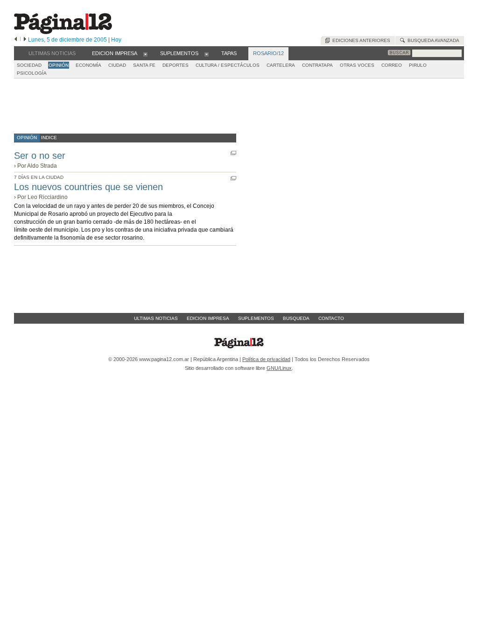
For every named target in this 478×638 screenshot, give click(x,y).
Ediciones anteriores (360, 40)
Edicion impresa (208, 318)
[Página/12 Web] (63, 31)
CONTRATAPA (317, 65)
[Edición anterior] (15, 39)
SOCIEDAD (29, 65)
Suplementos (256, 318)
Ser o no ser (39, 155)
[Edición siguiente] (25, 39)
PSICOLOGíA (32, 73)
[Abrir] (145, 53)
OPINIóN (59, 65)
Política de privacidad (266, 359)
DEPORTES (175, 65)
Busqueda (296, 318)
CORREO (391, 65)
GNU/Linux (279, 368)
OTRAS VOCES (357, 65)
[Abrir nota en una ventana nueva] (233, 152)
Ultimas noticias (156, 318)
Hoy (116, 39)
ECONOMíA (88, 65)
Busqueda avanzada (432, 40)
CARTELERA (281, 65)
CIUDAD (117, 65)
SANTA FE (144, 65)
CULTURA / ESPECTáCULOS (228, 65)
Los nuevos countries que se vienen (88, 187)
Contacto (331, 318)
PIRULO (418, 65)
